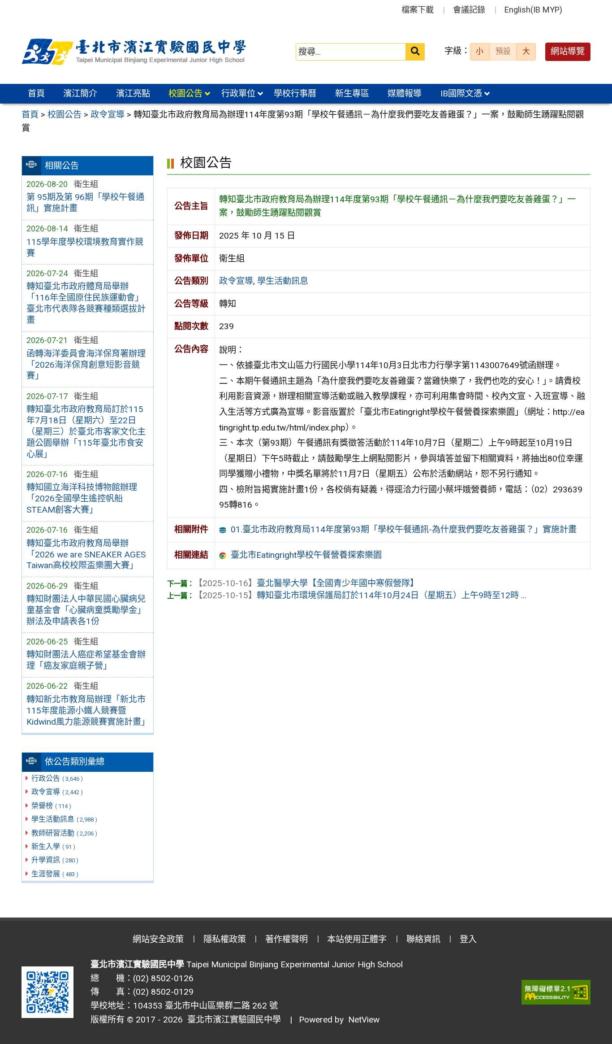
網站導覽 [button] (568, 51)
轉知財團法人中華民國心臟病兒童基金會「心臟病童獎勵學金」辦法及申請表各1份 (86, 610)
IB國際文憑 (461, 93)
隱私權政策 (224, 939)
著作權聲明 (286, 939)
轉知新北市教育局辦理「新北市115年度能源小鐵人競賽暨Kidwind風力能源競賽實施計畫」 (87, 710)
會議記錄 (469, 9)
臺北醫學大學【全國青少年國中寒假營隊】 (306, 583)
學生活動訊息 (64, 819)
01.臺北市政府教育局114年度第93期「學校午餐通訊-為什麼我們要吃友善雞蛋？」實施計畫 (404, 529)
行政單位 (238, 93)
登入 (468, 939)
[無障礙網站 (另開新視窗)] (555, 992)
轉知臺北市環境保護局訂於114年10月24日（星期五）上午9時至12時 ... (360, 595)
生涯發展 (54, 874)
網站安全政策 (158, 939)
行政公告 (57, 778)
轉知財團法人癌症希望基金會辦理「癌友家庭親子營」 (86, 660)
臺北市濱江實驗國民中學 (232, 1019)
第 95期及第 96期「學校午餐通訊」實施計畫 (85, 202)
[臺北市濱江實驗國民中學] (135, 52)
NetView (363, 1019)
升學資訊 (54, 860)
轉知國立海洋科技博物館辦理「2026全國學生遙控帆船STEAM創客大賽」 (81, 498)
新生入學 (53, 846)
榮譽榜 (51, 805)
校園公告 (185, 93)
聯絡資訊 (423, 939)
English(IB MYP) (533, 9)
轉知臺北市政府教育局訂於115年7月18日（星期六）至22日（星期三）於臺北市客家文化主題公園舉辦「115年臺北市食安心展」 (86, 431)
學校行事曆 (295, 93)
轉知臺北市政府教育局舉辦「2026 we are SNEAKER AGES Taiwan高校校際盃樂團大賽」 (86, 554)
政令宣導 (57, 791)
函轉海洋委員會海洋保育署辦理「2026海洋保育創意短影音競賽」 (86, 364)
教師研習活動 (64, 833)
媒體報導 (405, 93)
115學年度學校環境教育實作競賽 (84, 247)
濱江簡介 (80, 93)
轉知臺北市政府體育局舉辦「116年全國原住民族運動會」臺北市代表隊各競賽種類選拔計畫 (86, 303)
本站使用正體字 (357, 939)
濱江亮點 (133, 93)
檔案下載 (417, 9)
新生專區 (352, 93)
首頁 (36, 93)
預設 (503, 51)
